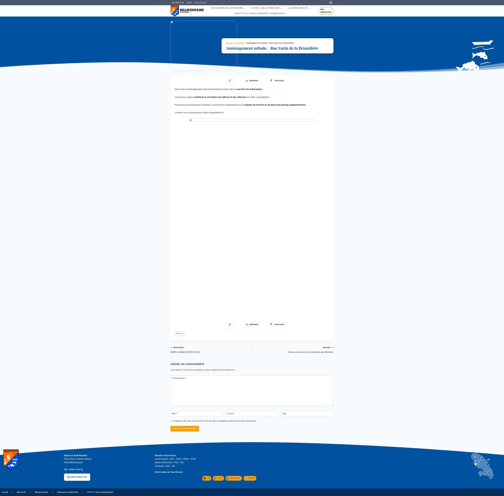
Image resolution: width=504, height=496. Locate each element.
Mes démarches (178, 2)
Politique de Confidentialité (67, 492)
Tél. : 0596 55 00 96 (73, 469)
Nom (175, 414)
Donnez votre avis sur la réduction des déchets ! (311, 350)
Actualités (239, 43)
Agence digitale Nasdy (104, 492)
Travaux (179, 333)
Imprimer (253, 80)
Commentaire (179, 378)
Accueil (229, 43)
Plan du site (21, 492)
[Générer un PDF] (231, 81)
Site (284, 414)
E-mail (230, 414)
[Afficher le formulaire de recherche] (331, 2)
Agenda (189, 2)
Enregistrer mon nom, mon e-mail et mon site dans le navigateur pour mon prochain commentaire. (214, 421)
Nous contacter (201, 2)
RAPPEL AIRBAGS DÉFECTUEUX (185, 350)
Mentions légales (41, 492)
